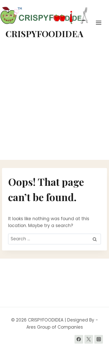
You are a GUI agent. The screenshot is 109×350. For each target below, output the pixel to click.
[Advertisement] (54, 102)
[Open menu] (101, 22)
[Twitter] (88, 339)
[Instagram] (98, 339)
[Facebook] (79, 339)
